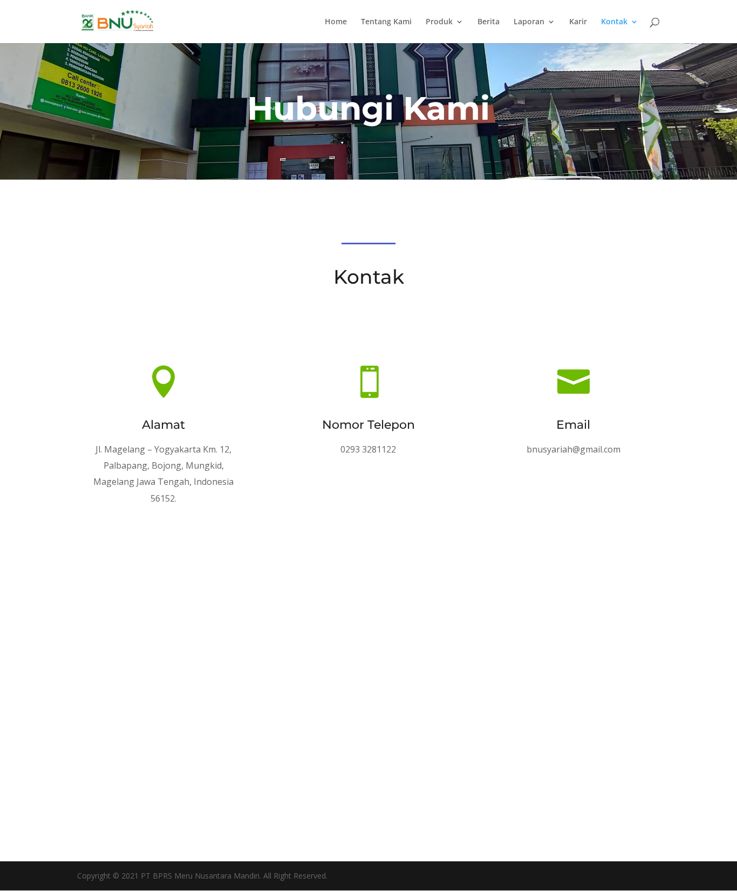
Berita (488, 22)
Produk (439, 22)
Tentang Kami (386, 22)
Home (336, 22)
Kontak (614, 22)
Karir (578, 22)
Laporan (529, 22)
